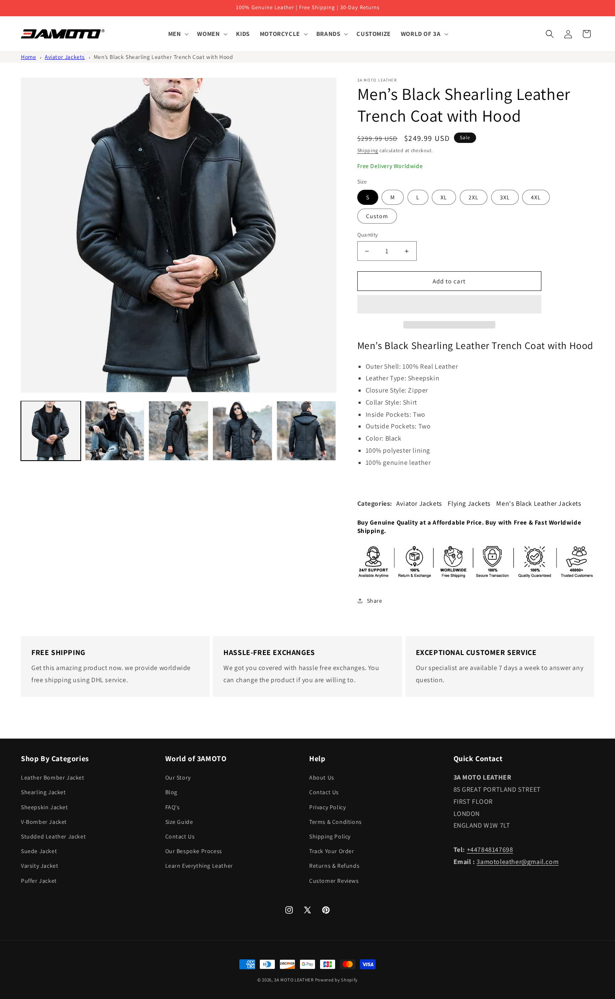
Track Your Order (331, 851)
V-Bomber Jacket (44, 822)
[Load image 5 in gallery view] (306, 431)
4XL (536, 197)
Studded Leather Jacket (53, 836)
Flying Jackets (469, 503)
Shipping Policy (330, 836)
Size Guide (179, 822)
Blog (171, 792)
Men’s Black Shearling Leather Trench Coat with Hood (163, 57)
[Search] (550, 34)
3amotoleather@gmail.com (518, 861)
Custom (377, 216)
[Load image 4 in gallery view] (242, 431)
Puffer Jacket (39, 880)
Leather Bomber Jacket (53, 777)
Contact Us (180, 836)
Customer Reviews (334, 880)
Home (28, 57)
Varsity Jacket (39, 865)
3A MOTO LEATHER (294, 980)
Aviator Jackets (65, 57)
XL (444, 197)
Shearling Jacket (43, 792)
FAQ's (172, 807)
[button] (449, 304)
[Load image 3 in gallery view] (178, 431)
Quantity (367, 234)
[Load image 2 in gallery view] (115, 431)
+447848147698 (490, 849)
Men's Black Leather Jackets (538, 503)
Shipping (368, 150)
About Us (321, 777)
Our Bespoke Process (193, 851)
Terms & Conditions (335, 822)
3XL (505, 197)
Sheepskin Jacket (44, 807)
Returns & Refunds (334, 865)
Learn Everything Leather (199, 865)
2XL (474, 197)
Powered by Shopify (336, 980)
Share (374, 600)
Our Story (178, 777)
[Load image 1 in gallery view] (51, 431)
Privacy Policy (327, 807)
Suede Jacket (39, 851)
